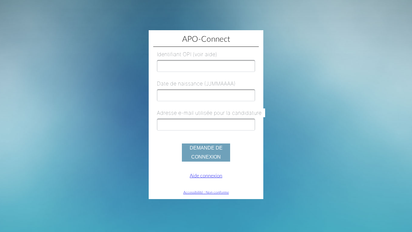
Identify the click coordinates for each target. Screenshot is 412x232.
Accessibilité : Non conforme (206, 192)
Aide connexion (206, 175)
